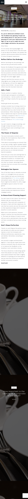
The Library (16, 178)
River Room (21, 115)
